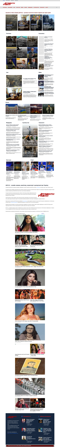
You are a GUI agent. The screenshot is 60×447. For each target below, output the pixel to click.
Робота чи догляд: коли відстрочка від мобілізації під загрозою (29, 141)
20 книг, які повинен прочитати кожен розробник (10, 54)
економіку (38, 187)
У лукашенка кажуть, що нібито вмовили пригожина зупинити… (31, 429)
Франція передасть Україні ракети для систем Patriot (24, 27)
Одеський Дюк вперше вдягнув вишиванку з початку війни (29, 131)
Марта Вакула (26, 132)
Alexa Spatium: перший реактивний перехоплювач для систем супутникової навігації (49, 87)
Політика (5, 7)
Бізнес (25, 7)
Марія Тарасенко (49, 173)
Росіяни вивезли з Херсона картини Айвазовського (17, 172)
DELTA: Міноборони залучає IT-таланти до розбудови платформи (48, 75)
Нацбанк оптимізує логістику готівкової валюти (21, 65)
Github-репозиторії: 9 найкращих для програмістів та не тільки (21, 42)
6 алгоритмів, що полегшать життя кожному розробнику (10, 43)
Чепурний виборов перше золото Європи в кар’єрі (42, 172)
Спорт (46, 7)
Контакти (16, 0)
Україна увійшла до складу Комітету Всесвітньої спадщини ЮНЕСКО (10, 172)
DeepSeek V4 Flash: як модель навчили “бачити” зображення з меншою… (45, 146)
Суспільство (36, 7)
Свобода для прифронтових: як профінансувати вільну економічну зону (48, 57)
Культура (18, 7)
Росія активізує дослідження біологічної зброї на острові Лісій (49, 81)
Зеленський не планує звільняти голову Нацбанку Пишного (31, 54)
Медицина (30, 7)
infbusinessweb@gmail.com (13, 433)
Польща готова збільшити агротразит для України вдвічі (48, 44)
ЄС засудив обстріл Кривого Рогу (10, 27)
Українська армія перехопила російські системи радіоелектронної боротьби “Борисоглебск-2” (35, 116)
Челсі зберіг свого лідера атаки (49, 172)
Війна (22, 7)
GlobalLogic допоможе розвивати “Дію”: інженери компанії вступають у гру (46, 151)
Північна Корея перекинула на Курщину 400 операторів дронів (49, 93)
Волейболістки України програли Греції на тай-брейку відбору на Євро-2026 (34, 172)
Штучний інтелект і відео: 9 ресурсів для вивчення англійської (21, 54)
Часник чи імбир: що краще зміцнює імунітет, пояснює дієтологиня (12, 125)
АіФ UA (4, 0)
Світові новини (34, 24)
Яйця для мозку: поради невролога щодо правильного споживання (13, 134)
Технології (42, 7)
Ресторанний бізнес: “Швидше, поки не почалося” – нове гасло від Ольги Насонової (48, 65)
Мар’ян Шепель (46, 77)
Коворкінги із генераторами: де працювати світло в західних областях (31, 42)
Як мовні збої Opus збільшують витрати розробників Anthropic (46, 141)
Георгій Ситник (9, 126)
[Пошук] (56, 7)
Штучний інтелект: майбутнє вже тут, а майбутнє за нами (47, 115)
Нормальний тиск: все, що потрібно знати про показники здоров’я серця (12, 145)
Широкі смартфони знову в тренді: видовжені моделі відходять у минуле (45, 125)
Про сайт (12, 0)
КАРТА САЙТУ (8, 0)
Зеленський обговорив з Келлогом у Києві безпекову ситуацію (35, 26)
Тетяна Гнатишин (9, 28)
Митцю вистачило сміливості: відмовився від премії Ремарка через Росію (25, 172)
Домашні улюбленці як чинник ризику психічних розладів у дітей (12, 130)
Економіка (10, 7)
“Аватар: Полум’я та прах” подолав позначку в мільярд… (47, 438)
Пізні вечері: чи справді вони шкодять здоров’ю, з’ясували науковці (13, 150)
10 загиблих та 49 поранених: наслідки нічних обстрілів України (29, 153)
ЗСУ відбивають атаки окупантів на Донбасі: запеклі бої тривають (24, 116)
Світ (14, 7)
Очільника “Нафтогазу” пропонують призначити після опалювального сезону (48, 50)
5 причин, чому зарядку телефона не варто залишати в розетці (45, 130)
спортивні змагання (14, 202)
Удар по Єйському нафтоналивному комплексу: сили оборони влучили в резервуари (48, 26)
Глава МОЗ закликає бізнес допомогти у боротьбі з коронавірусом (32, 65)
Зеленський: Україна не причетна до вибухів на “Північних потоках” (11, 65)
